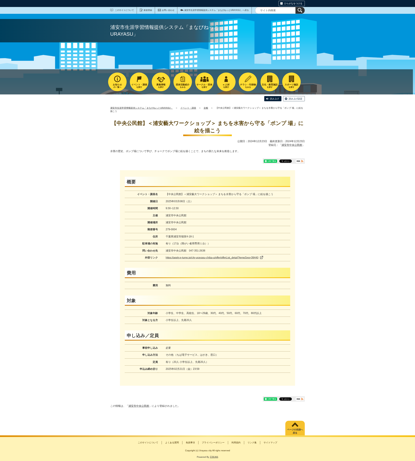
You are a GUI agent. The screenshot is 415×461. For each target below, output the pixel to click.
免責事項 (190, 442)
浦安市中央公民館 (291, 145)
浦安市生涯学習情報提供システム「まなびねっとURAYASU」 (141, 108)
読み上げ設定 (295, 98)
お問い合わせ (168, 10)
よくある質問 (172, 442)
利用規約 (236, 442)
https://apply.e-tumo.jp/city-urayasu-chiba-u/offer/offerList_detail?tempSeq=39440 (212, 257)
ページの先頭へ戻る (295, 431)
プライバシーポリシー (213, 442)
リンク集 (252, 442)
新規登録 (148, 10)
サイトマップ (270, 442)
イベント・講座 (188, 108)
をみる (183, 85)
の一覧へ (117, 85)
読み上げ (274, 98)
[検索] (300, 10)
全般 (206, 108)
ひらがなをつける (293, 3)
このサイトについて (124, 10)
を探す (139, 85)
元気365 (214, 457)
